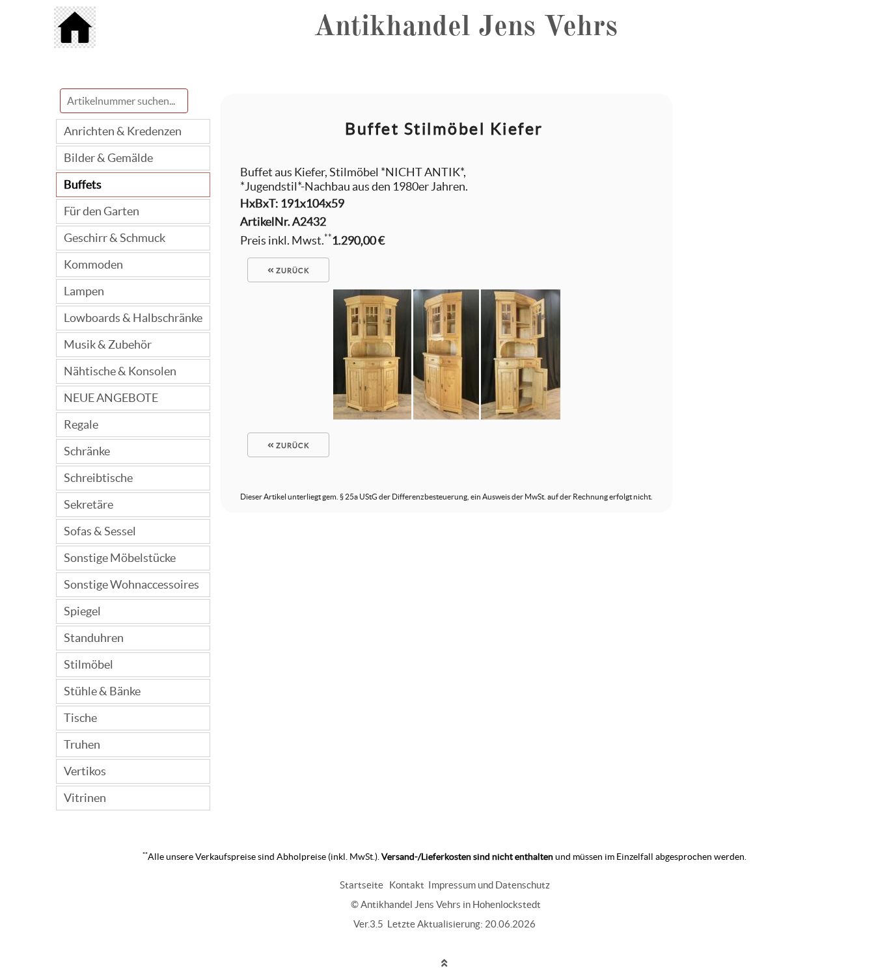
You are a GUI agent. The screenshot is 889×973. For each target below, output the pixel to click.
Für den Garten (101, 211)
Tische (80, 718)
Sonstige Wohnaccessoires (131, 584)
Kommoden (93, 264)
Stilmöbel (88, 664)
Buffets (83, 184)
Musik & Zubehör (108, 344)
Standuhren (94, 638)
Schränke (87, 451)
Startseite (361, 884)
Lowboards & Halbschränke (133, 318)
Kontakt (406, 884)
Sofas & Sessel (100, 531)
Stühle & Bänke (102, 691)
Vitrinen (85, 798)
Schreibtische (98, 478)
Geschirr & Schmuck (114, 238)
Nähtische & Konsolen (120, 371)
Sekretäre (88, 504)
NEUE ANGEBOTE (111, 398)
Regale (81, 424)
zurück (291, 270)
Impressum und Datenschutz (489, 884)
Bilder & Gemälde (108, 158)
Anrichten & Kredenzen (123, 131)
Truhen (82, 744)
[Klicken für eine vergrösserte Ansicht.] (372, 415)
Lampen (84, 291)
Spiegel (82, 611)
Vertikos (85, 771)
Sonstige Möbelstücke (120, 558)
